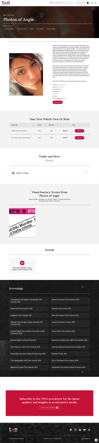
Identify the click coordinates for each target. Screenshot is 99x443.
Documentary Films (21, 28)
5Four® (88, 438)
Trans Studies (40, 28)
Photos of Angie (10, 15)
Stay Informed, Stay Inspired (48, 407)
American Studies (9, 28)
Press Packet (49, 160)
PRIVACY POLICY (48, 438)
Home (4, 15)
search (31, 28)
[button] (95, 3)
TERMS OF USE (58, 438)
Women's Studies (51, 28)
